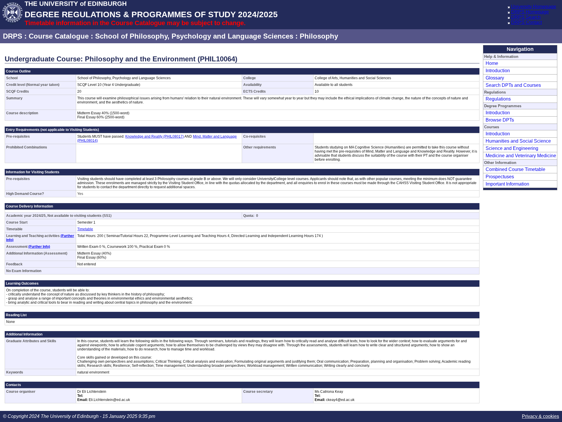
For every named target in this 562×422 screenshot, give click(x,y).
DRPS (12, 36)
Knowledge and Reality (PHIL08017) (154, 136)
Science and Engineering (512, 148)
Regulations (498, 98)
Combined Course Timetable (515, 169)
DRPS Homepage (530, 11)
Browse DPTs (500, 119)
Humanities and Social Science (518, 141)
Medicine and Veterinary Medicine (521, 155)
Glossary (495, 77)
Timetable (85, 229)
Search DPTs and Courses (513, 85)
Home (492, 63)
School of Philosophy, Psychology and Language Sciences (194, 36)
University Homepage (533, 6)
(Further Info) (39, 247)
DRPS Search (526, 17)
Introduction (498, 70)
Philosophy (319, 36)
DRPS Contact (526, 22)
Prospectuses (500, 176)
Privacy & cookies (540, 416)
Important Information (507, 183)
